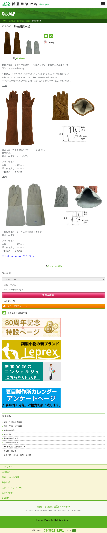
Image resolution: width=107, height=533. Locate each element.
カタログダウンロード (17, 306)
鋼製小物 (7, 434)
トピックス (7, 467)
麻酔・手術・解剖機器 (13, 426)
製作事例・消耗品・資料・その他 (17, 455)
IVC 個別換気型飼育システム (15, 447)
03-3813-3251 (53, 530)
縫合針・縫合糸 (10, 451)
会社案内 (6, 472)
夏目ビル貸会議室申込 (17, 313)
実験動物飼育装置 (11, 438)
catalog (51, 42)
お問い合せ (7, 493)
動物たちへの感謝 (10, 477)
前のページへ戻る (54, 266)
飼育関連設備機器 (23, 21)
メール (68, 530)
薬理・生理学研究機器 (13, 422)
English (5, 498)
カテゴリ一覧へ (10, 301)
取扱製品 (12, 21)
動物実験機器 (9, 430)
